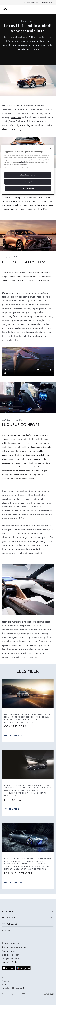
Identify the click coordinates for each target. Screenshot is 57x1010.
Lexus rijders (9, 918)
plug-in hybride (33, 125)
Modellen (7, 911)
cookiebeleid (22, 162)
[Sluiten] (51, 148)
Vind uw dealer (32, 3)
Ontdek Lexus (9, 924)
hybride (21, 125)
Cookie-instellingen (28, 188)
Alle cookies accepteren (27, 175)
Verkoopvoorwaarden (9, 978)
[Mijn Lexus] (36, 9)
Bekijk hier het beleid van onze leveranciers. (17, 168)
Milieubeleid (6, 981)
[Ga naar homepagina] (5, 9)
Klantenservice (48, 3)
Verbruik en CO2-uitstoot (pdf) (12, 988)
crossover (16, 117)
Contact (7, 930)
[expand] (51, 9)
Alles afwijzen (28, 182)
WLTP (4, 984)
